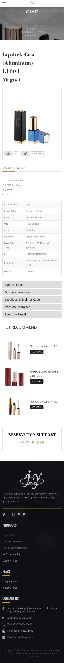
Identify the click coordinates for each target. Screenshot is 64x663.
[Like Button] (8, 153)
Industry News (9, 587)
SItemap (32, 656)
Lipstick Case (31, 29)
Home (24, 25)
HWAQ (55, 653)
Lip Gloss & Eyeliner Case (22, 299)
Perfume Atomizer (17, 307)
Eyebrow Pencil (15, 314)
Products (36, 25)
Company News (10, 581)
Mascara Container (18, 292)
